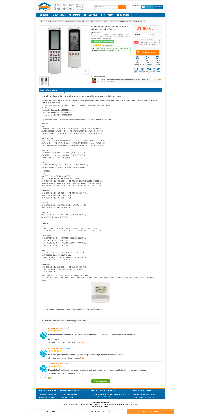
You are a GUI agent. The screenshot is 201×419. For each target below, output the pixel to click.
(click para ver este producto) (106, 81)
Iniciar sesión (135, 6)
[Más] (153, 34)
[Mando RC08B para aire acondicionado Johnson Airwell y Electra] (44, 81)
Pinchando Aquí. (99, 309)
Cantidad (137, 34)
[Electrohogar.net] (62, 7)
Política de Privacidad (47, 397)
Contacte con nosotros (68, 395)
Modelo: (93, 32)
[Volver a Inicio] (41, 22)
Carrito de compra (66, 397)
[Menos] (150, 34)
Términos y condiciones (48, 395)
